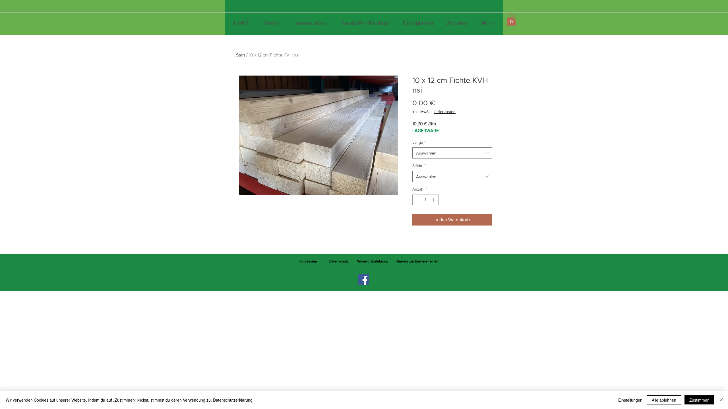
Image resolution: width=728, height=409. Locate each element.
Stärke (419, 165)
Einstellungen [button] (630, 400)
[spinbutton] (425, 200)
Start (240, 55)
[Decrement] (416, 200)
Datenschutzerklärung (233, 400)
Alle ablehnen (664, 400)
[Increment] (434, 200)
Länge (419, 142)
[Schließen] (721, 399)
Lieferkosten (445, 111)
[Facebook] (363, 279)
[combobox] (452, 152)
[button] (511, 19)
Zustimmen (699, 400)
